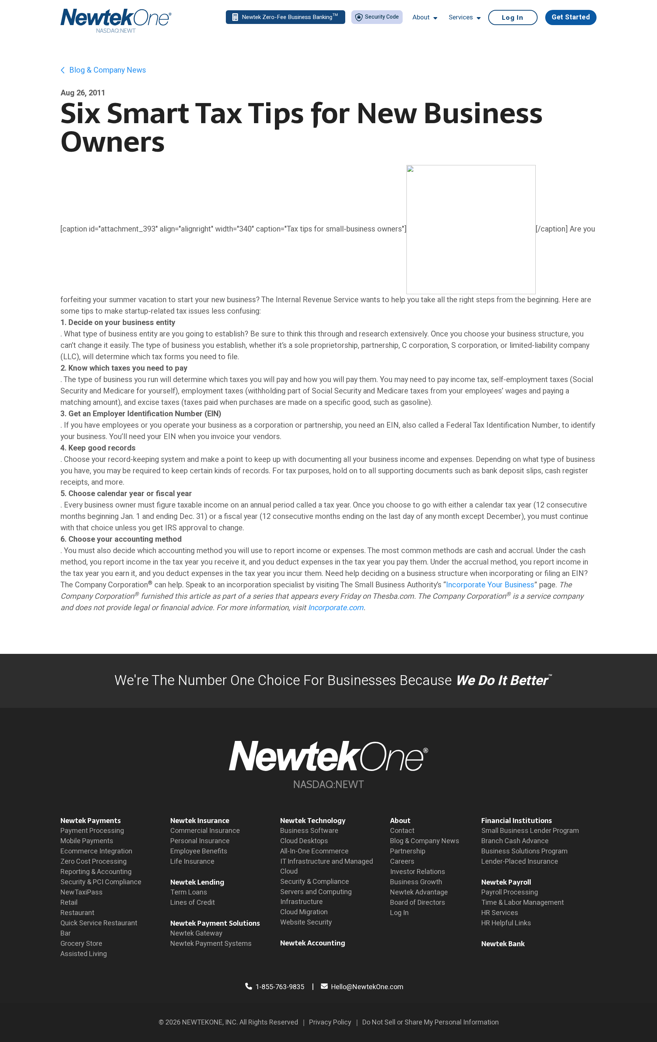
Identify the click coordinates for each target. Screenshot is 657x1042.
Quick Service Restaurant (98, 923)
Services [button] (461, 17)
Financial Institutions (516, 820)
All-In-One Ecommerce (314, 851)
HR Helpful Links (506, 923)
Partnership (407, 851)
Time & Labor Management (522, 903)
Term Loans (188, 892)
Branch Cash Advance (515, 841)
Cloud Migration (304, 912)
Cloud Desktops (304, 841)
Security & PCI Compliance (100, 882)
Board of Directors (417, 903)
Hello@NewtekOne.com (367, 987)
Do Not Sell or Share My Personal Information (430, 1022)
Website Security (306, 922)
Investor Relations (417, 872)
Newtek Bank (503, 943)
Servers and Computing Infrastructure (316, 897)
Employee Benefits (198, 851)
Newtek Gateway (196, 933)
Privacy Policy (330, 1022)
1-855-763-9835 (279, 987)
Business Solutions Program (524, 851)
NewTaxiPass (81, 892)
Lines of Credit (192, 903)
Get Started (571, 17)
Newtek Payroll (506, 882)
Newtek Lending (197, 882)
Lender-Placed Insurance (519, 861)
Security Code (381, 17)
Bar (65, 933)
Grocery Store (81, 944)
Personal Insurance (200, 841)
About (400, 820)
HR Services (499, 913)
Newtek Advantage (419, 892)
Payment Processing (92, 831)
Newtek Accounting (312, 942)
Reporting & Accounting (96, 872)
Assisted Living (83, 954)
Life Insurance (192, 861)
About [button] (421, 17)
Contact (402, 831)
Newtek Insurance (199, 820)
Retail (69, 903)
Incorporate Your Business (490, 584)
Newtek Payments (90, 820)
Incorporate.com (335, 607)
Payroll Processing (509, 892)
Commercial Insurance (205, 831)
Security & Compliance (314, 882)
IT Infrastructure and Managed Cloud (326, 866)
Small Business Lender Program (530, 831)
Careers (402, 861)
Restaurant (77, 913)
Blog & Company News (106, 70)
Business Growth (416, 882)
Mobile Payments (86, 841)
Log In (513, 17)
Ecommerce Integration (96, 851)
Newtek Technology (313, 820)
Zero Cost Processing (93, 861)
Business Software (309, 831)
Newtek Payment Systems (211, 944)
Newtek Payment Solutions (215, 923)
